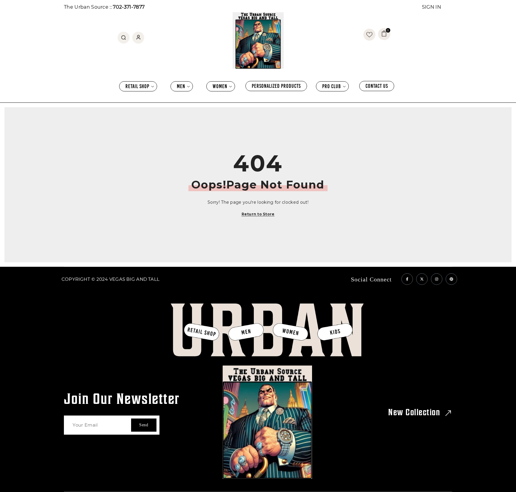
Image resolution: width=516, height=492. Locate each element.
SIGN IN (431, 7)
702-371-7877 (129, 7)
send (143, 425)
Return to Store (258, 214)
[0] (369, 35)
